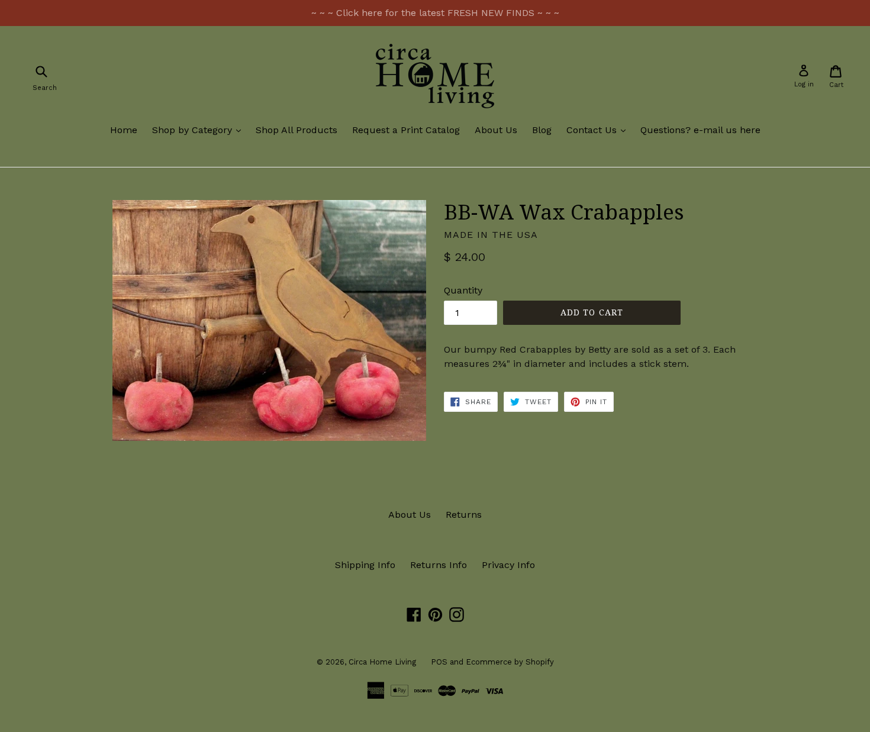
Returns (464, 514)
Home (123, 130)
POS (439, 661)
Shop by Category (199, 130)
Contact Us (598, 130)
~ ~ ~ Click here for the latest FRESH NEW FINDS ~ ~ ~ (435, 12)
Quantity (463, 290)
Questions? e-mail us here (700, 130)
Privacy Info (508, 564)
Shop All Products (296, 130)
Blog (542, 130)
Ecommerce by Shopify (510, 661)
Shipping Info (365, 564)
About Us (496, 130)
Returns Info (438, 564)
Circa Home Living (382, 661)
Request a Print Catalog (406, 130)
